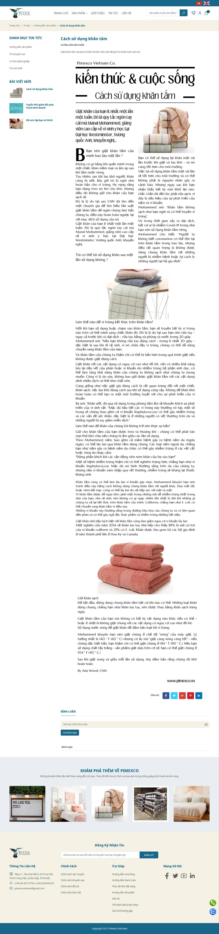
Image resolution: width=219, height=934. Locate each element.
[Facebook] (166, 696)
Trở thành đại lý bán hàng (125, 904)
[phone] (193, 13)
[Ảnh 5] (192, 804)
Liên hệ (126, 13)
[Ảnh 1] (27, 804)
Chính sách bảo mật (71, 892)
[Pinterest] (190, 696)
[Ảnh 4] (151, 804)
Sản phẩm (78, 13)
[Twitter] (174, 696)
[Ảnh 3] (109, 804)
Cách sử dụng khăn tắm (39, 89)
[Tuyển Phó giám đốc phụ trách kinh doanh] (16, 108)
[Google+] (182, 696)
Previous (12, 807)
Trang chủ (61, 13)
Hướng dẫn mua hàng (123, 874)
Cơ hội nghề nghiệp (19, 61)
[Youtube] (183, 875)
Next (206, 807)
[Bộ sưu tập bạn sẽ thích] (16, 123)
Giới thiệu (98, 13)
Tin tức (113, 13)
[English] (206, 3)
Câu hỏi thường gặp (122, 910)
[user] (200, 13)
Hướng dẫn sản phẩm (45, 25)
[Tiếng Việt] (198, 3)
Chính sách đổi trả (70, 886)
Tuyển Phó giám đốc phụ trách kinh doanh (40, 106)
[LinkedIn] (198, 696)
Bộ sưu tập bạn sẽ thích (39, 120)
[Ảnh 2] (68, 804)
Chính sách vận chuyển (72, 874)
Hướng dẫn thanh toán (124, 880)
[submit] (184, 12)
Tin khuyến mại (17, 54)
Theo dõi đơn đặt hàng (123, 886)
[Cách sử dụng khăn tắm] (16, 92)
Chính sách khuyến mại (72, 880)
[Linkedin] (192, 875)
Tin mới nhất (15, 68)
